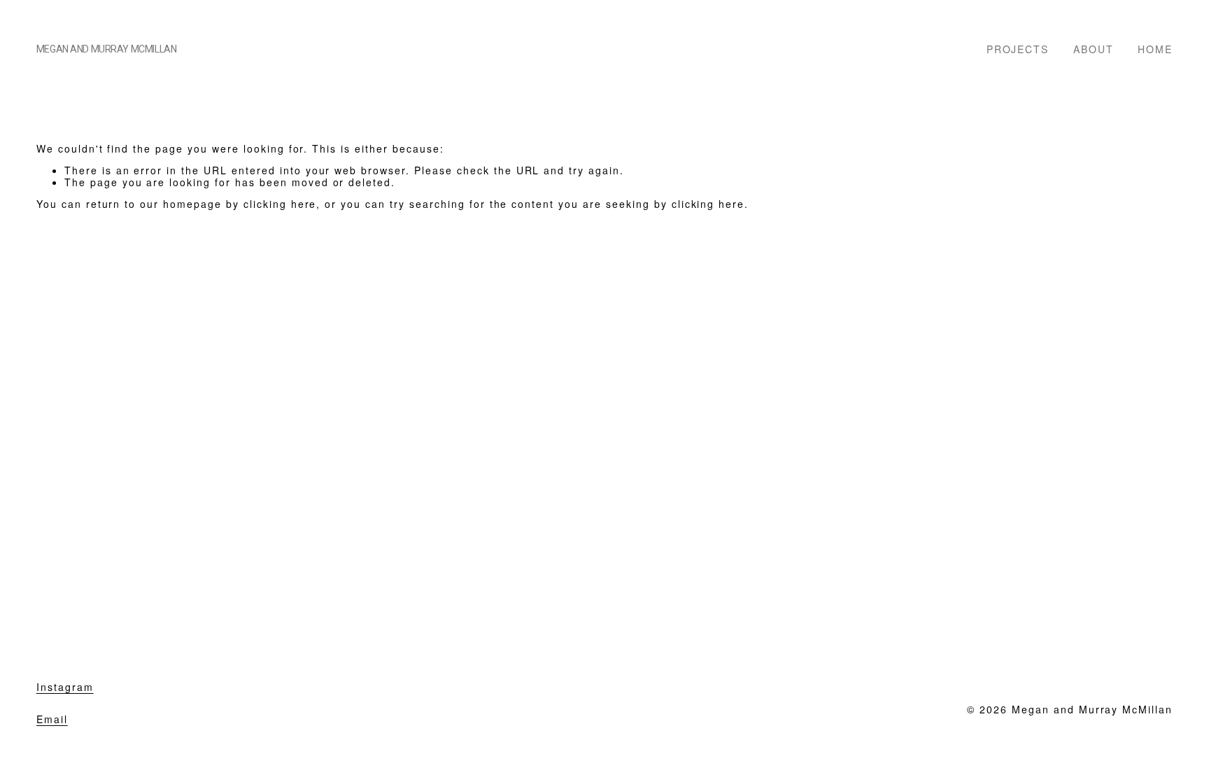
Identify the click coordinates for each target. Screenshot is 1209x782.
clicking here (280, 204)
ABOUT (1093, 48)
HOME (1155, 48)
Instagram (65, 687)
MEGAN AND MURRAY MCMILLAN (106, 49)
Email (52, 719)
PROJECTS (1018, 48)
